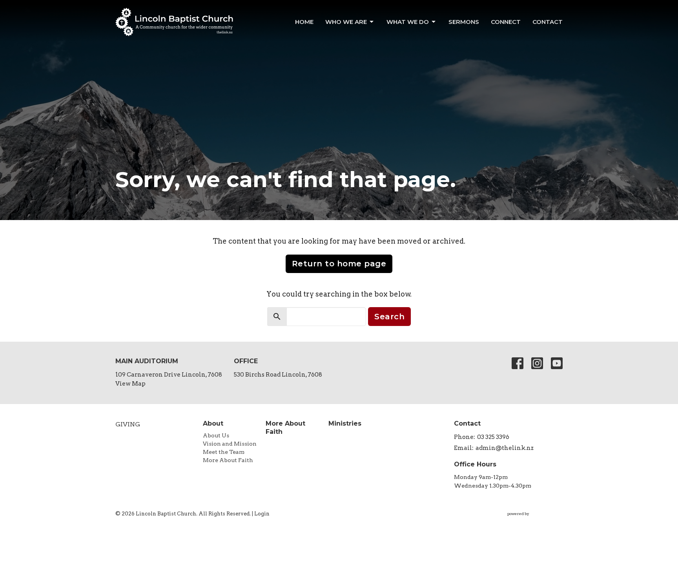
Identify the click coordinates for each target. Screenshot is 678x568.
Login (262, 514)
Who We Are (346, 21)
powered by (530, 520)
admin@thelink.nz (505, 447)
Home (304, 21)
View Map (130, 383)
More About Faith (228, 460)
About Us (216, 435)
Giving (127, 424)
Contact (547, 21)
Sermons (463, 21)
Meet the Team (223, 452)
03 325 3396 (493, 437)
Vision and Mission (230, 444)
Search (389, 316)
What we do (407, 21)
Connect (506, 21)
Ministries (344, 423)
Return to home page (339, 263)
